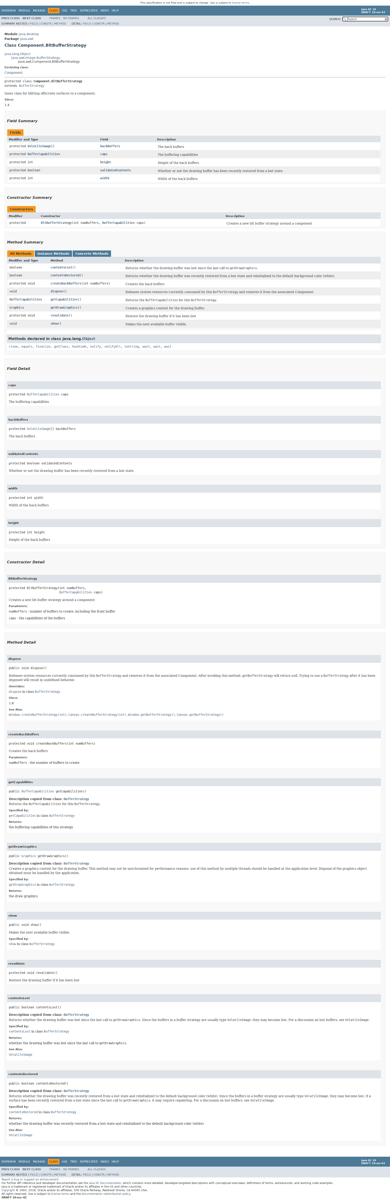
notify (95, 346)
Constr (45, 23)
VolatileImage (39, 146)
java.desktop (29, 34)
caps (103, 154)
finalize (43, 346)
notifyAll (112, 346)
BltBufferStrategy (56, 223)
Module (24, 10)
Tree (73, 10)
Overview (8, 10)
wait (146, 346)
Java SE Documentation (105, 1183)
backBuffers (110, 146)
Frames (54, 18)
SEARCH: (335, 19)
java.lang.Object (17, 54)
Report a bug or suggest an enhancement (30, 1179)
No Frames (71, 18)
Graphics (16, 307)
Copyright (8, 1190)
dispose (57, 291)
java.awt (26, 39)
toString (131, 346)
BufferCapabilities (44, 154)
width (104, 178)
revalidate (60, 315)
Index (104, 10)
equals (26, 346)
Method (60, 23)
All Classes (97, 18)
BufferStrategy (31, 85)
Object (88, 339)
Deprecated (89, 10)
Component (14, 72)
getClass (61, 346)
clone (13, 346)
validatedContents (115, 170)
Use (64, 10)
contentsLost (61, 267)
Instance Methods (53, 253)
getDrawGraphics (64, 307)
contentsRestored (65, 275)
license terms (240, 2)
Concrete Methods (91, 253)
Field (34, 23)
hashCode (79, 346)
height (105, 162)
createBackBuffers (66, 283)
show (54, 323)
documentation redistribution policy (106, 1193)
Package (39, 10)
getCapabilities (64, 299)
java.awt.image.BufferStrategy (35, 58)
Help (115, 10)
